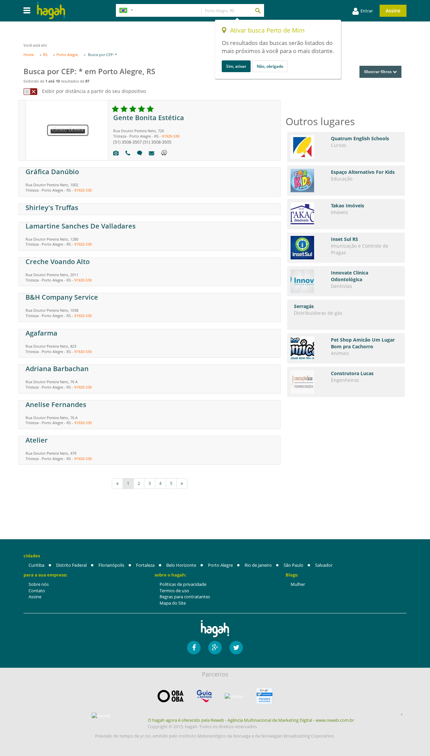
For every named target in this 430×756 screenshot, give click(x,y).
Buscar (257, 10)
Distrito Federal (71, 565)
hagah (51, 10)
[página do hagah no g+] (215, 647)
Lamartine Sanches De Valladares (81, 226)
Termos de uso (174, 591)
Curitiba (36, 565)
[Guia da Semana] (204, 696)
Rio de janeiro (258, 565)
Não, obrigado (270, 66)
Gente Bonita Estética (148, 117)
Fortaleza (145, 565)
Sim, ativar (236, 66)
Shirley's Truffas (52, 207)
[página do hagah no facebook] (194, 647)
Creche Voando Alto (58, 261)
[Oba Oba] (171, 696)
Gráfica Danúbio (52, 171)
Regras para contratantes (185, 597)
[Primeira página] (117, 483)
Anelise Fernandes (56, 404)
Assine (393, 10)
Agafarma (41, 333)
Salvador (324, 565)
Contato (37, 591)
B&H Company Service (62, 297)
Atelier (37, 440)
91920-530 (170, 136)
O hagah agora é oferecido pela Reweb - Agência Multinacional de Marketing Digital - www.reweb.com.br (251, 720)
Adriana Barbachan (57, 368)
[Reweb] (101, 715)
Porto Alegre (220, 565)
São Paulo (293, 565)
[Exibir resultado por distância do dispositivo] (30, 91)
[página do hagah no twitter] (236, 647)
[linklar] (234, 696)
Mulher (298, 584)
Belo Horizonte (181, 565)
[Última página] (181, 483)
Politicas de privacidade (183, 584)
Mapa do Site (173, 603)
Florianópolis (111, 565)
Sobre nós (39, 584)
